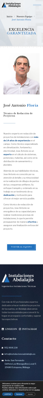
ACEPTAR (7, 394)
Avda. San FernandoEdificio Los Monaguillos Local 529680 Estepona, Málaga (20, 364)
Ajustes (30, 394)
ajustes (37, 390)
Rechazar (19, 394)
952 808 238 (11, 347)
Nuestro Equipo (24, 16)
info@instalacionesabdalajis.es (19, 354)
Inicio (9, 16)
